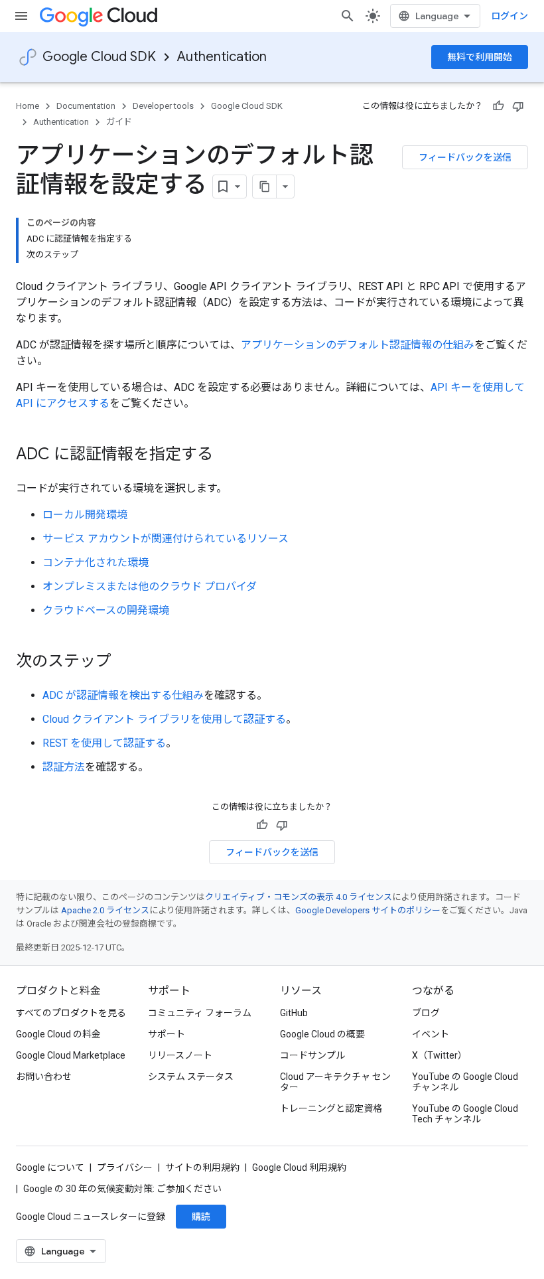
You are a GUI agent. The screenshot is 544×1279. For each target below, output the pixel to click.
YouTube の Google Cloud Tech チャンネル (465, 1113)
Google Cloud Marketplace (70, 1055)
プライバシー (125, 1167)
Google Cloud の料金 (58, 1034)
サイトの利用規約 (202, 1167)
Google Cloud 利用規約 (299, 1167)
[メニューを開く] (21, 16)
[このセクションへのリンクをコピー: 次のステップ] (124, 662)
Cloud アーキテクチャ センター (335, 1081)
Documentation (85, 106)
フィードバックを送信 (465, 157)
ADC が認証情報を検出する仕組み (123, 695)
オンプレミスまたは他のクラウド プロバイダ (149, 586)
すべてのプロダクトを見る (71, 1013)
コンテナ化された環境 (95, 562)
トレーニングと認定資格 (331, 1108)
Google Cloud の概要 (322, 1034)
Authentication (222, 56)
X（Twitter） (439, 1055)
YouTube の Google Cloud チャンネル (465, 1081)
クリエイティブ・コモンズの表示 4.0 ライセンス (298, 897)
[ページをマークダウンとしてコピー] (265, 186)
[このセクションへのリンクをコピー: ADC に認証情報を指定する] (226, 455)
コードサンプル (312, 1055)
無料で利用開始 (479, 57)
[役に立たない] (518, 106)
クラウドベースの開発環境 (105, 610)
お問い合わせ (44, 1076)
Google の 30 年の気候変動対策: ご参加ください (122, 1188)
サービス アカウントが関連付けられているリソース (165, 538)
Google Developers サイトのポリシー (368, 910)
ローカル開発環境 (84, 514)
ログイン (509, 16)
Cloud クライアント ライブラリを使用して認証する (164, 719)
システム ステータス (191, 1076)
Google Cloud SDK (99, 56)
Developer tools (163, 106)
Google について (50, 1167)
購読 (201, 1217)
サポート (166, 1034)
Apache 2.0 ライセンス (105, 910)
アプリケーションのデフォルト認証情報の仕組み (357, 345)
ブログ (426, 1013)
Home (27, 106)
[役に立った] (498, 106)
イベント (430, 1034)
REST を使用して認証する (104, 743)
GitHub (294, 1013)
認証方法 (63, 767)
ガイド (119, 122)
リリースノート (180, 1055)
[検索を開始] (348, 16)
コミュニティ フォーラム (199, 1013)
